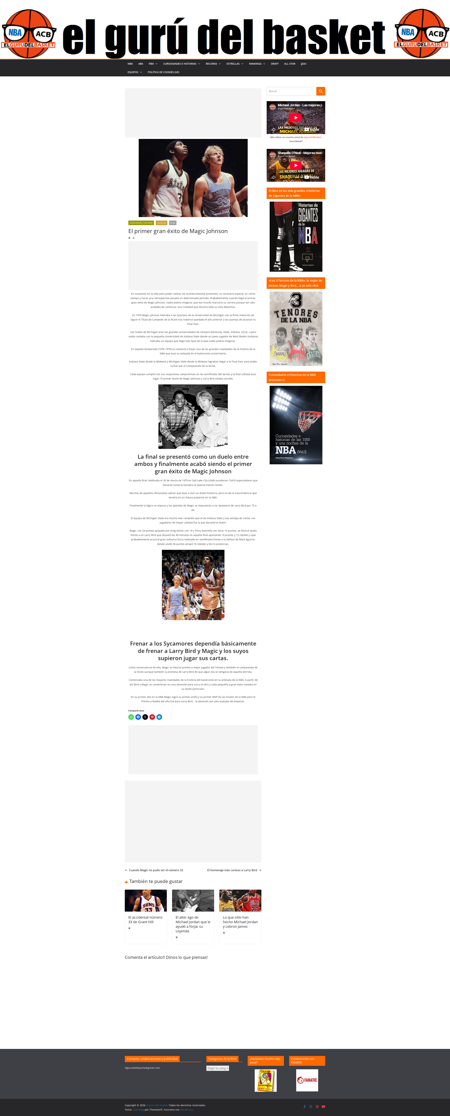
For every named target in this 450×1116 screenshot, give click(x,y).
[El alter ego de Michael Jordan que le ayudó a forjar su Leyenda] (193, 892)
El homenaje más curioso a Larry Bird (232, 870)
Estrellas (233, 63)
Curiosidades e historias (179, 63)
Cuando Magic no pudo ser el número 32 (156, 870)
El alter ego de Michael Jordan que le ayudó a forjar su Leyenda (193, 924)
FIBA (151, 63)
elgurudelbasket (312, 137)
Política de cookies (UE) (163, 72)
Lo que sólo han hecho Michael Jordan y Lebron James (240, 922)
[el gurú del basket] (225, 11)
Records (211, 63)
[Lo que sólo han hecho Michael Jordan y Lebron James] (240, 892)
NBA (130, 63)
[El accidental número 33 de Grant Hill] (146, 892)
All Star (289, 63)
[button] (156, 63)
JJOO (303, 63)
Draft (275, 63)
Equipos (133, 72)
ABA (140, 63)
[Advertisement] (193, 113)
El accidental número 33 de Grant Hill (145, 919)
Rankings (255, 63)
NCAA (173, 223)
